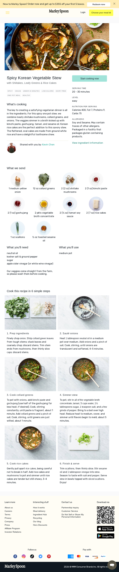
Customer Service (70, 511)
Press (7, 525)
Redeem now (98, 4)
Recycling (37, 518)
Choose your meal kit (101, 12)
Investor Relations (13, 532)
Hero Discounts (40, 525)
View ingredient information (87, 142)
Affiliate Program (12, 528)
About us (9, 507)
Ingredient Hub (40, 514)
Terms (7, 514)
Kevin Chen (48, 144)
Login (83, 12)
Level (75, 97)
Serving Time (79, 88)
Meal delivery (39, 511)
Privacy (8, 518)
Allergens (78, 119)
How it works (39, 507)
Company (9, 521)
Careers (8, 511)
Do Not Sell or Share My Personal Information (73, 515)
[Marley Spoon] (15, 566)
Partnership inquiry (70, 507)
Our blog (37, 521)
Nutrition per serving (84, 107)
